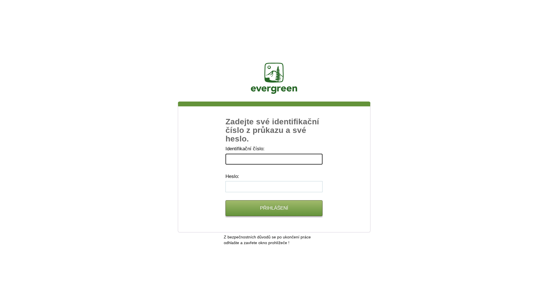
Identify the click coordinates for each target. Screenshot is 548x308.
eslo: (232, 176)
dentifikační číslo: (245, 148)
